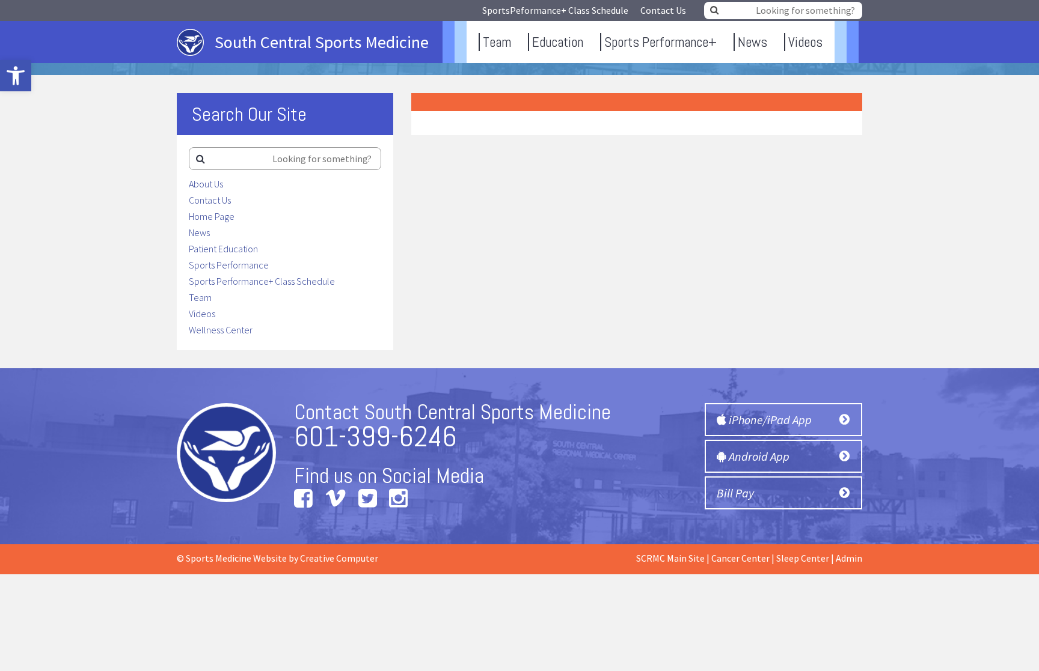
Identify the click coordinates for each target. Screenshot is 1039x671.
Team (497, 42)
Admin (849, 558)
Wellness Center (221, 330)
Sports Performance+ (660, 42)
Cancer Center (740, 558)
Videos (805, 42)
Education (557, 42)
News (752, 42)
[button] (15, 75)
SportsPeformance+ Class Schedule (555, 10)
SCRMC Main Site (670, 558)
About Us (206, 184)
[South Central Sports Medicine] (310, 59)
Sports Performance (229, 265)
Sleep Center (802, 558)
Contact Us (663, 10)
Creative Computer (339, 558)
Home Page (211, 216)
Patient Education (223, 249)
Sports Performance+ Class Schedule (262, 281)
